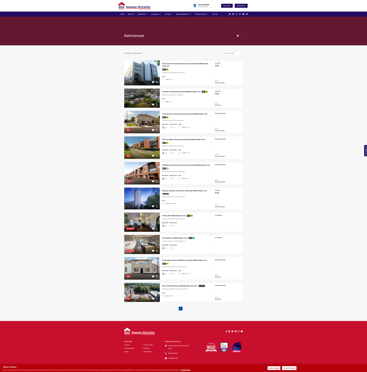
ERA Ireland (147, 351)
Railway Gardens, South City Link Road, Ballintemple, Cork (184, 191)
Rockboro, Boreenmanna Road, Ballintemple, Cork (181, 92)
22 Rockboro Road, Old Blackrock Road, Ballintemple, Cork (184, 260)
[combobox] (232, 53)
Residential (141, 14)
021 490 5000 (172, 353)
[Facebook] (229, 14)
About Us (131, 14)
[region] (183, 368)
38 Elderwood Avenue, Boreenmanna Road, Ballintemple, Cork (186, 165)
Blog (126, 351)
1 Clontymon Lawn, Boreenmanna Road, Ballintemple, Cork (184, 114)
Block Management (182, 14)
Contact (215, 14)
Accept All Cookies (289, 368)
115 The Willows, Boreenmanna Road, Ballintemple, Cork (183, 139)
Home (122, 14)
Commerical (155, 14)
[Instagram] (236, 14)
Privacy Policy (148, 345)
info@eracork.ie (173, 358)
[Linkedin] (233, 14)
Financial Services (200, 14)
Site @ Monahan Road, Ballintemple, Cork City (179, 286)
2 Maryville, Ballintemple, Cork (174, 216)
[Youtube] (243, 14)
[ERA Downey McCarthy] (135, 6)
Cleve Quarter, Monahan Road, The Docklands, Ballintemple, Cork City (185, 65)
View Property (142, 80)
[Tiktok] (240, 14)
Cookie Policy (129, 348)
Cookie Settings (274, 368)
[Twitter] (247, 14)
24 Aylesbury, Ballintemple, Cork (174, 238)
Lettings (167, 14)
